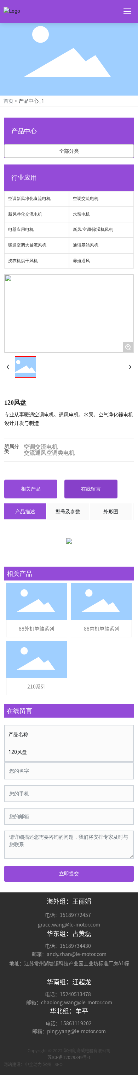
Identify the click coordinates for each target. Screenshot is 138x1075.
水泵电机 (81, 214)
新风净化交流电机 (25, 214)
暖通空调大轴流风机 (27, 245)
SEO (58, 1064)
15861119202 (77, 1023)
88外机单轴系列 (36, 628)
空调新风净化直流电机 (29, 198)
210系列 (36, 686)
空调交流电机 (85, 198)
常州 (47, 1064)
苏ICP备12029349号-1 (69, 1057)
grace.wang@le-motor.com (69, 924)
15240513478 (76, 994)
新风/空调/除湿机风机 (93, 229)
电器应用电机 (21, 229)
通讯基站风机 (85, 245)
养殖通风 (81, 260)
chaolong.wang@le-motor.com (76, 1002)
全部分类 (69, 151)
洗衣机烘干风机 (23, 260)
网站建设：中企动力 (23, 1064)
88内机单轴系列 (101, 628)
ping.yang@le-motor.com (76, 1031)
